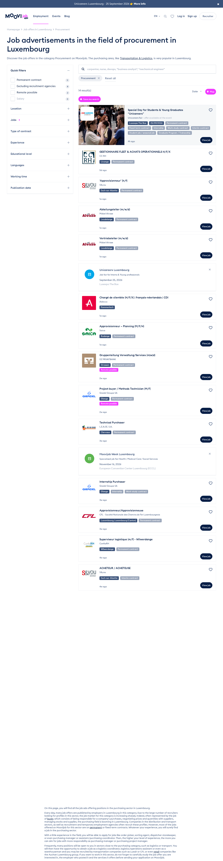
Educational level (22, 153)
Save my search (91, 99)
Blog (67, 16)
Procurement (88, 78)
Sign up (192, 16)
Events (56, 16)
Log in (181, 16)
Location (16, 108)
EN (156, 16)
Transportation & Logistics (136, 58)
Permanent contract (42, 79)
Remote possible (42, 92)
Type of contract (21, 131)
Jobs (14, 120)
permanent (96, 827)
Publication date (21, 187)
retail (156, 851)
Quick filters (19, 70)
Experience (18, 142)
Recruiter (208, 16)
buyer (50, 818)
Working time (19, 176)
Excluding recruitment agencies (42, 86)
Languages (18, 165)
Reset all (110, 78)
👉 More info (138, 3)
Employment (40, 16)
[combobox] (197, 91)
